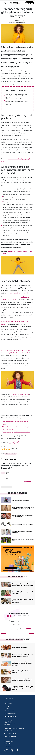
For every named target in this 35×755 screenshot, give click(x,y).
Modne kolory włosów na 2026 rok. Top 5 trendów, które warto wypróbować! (23, 600)
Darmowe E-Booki (10, 713)
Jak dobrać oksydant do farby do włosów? (22, 671)
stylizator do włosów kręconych (18, 293)
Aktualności (8, 703)
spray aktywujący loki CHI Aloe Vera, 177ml (16, 432)
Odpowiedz (27, 481)
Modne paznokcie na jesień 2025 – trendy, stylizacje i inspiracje (22, 679)
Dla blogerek (8, 741)
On (23, 621)
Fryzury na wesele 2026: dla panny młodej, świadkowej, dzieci (22, 655)
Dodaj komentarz (10, 459)
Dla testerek (8, 746)
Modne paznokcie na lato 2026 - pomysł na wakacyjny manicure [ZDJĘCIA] (22, 663)
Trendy (6, 708)
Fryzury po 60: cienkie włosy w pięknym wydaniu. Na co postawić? (23, 584)
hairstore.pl (8, 721)
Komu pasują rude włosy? (20, 647)
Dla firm (7, 743)
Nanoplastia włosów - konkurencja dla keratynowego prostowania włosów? (22, 687)
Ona (13, 621)
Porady (18, 19)
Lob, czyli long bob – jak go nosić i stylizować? (22, 592)
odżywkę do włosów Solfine (20, 394)
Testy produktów (9, 711)
